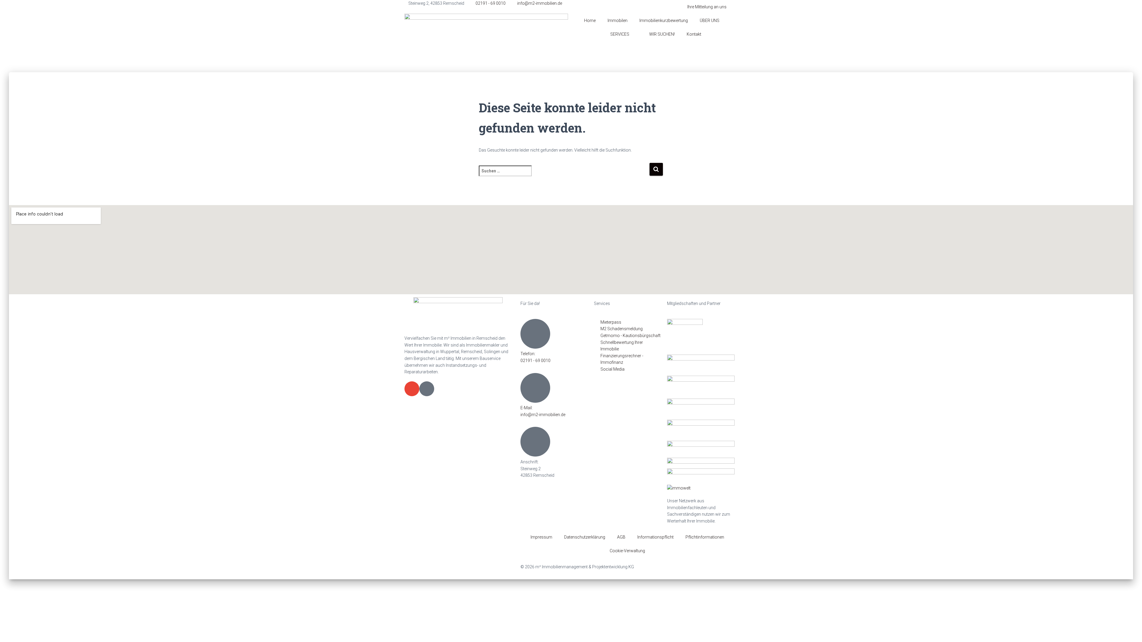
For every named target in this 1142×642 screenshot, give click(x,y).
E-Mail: (526, 407)
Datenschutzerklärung (584, 537)
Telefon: (527, 353)
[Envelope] (411, 388)
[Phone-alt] (426, 388)
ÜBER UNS (709, 20)
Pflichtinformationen (704, 537)
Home (590, 20)
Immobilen (618, 20)
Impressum (541, 537)
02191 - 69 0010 (535, 360)
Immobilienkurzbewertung (663, 20)
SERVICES (619, 34)
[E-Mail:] (535, 388)
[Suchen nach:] (564, 175)
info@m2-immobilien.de (542, 414)
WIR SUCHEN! (662, 34)
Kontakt (694, 34)
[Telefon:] (535, 334)
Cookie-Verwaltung (627, 550)
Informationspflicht (655, 537)
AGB (621, 537)
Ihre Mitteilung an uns (707, 6)
